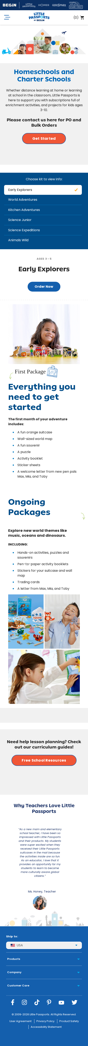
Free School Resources (44, 760)
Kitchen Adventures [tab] (24, 209)
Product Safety (69, 1021)
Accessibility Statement (46, 1027)
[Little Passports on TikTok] (36, 1003)
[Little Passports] (39, 17)
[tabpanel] (44, 478)
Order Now (44, 286)
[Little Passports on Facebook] (13, 1003)
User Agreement (20, 1021)
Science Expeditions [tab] (24, 230)
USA (20, 945)
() (76, 17)
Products (13, 959)
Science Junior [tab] (20, 220)
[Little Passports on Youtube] (61, 1003)
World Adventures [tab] (22, 199)
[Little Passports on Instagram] (24, 1003)
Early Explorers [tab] (20, 189)
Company (14, 972)
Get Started (44, 138)
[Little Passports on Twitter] (74, 1003)
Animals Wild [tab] (18, 240)
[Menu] (7, 17)
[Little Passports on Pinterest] (49, 1003)
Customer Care (18, 985)
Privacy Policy (45, 1021)
